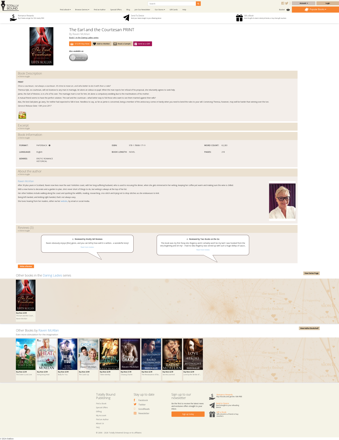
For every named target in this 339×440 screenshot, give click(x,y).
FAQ (98, 427)
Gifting (99, 411)
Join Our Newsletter (142, 9)
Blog (128, 9)
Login (328, 3)
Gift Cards (174, 9)
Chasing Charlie (126, 374)
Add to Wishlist (103, 43)
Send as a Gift (144, 43)
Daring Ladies (52, 275)
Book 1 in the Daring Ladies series (84, 37)
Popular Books (317, 9)
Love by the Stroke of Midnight (193, 374)
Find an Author (100, 9)
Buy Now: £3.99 (21, 313)
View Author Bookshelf (309, 328)
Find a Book (101, 403)
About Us (100, 423)
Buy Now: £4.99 (84, 372)
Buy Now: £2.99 (21, 372)
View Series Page (311, 273)
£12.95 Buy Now (81, 43)
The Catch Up (84, 374)
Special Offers (116, 9)
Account (303, 3)
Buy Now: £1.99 (126, 372)
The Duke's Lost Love (24, 374)
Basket (282, 9)
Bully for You (63, 374)
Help (184, 9)
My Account (101, 415)
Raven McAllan (81, 34)
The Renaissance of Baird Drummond (151, 374)
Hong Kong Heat (43, 374)
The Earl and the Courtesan (25, 316)
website (64, 201)
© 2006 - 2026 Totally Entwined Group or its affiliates (119, 432)
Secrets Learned (169, 374)
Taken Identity (105, 374)
